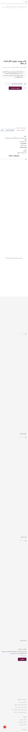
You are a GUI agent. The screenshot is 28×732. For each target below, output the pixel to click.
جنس (25, 83)
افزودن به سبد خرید (15, 88)
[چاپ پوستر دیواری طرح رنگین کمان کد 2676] (14, 159)
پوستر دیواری (20, 6)
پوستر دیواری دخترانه (22, 7)
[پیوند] (24, 1)
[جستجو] (19, 1)
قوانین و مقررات (22, 724)
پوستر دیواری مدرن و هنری (20, 707)
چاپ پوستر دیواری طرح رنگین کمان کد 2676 (14, 258)
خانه (25, 6)
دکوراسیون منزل (22, 702)
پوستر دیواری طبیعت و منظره (20, 712)
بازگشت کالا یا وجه (22, 722)
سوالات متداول (23, 719)
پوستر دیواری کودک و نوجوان (11, 6)
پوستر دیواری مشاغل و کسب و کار (18, 709)
